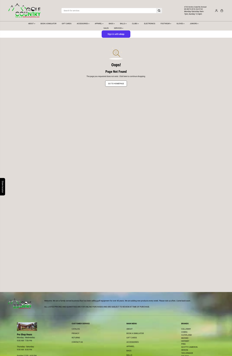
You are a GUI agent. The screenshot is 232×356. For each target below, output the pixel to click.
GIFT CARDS (66, 24)
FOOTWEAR (165, 24)
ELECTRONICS (149, 24)
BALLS (123, 24)
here (125, 76)
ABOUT (31, 24)
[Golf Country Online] (24, 10)
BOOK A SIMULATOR (48, 24)
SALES (106, 28)
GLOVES (180, 24)
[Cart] (221, 10)
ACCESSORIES (82, 24)
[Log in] (216, 10)
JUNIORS (193, 24)
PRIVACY (75, 333)
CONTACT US (77, 342)
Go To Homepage (116, 83)
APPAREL (98, 24)
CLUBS (135, 24)
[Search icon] (159, 10)
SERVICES (118, 28)
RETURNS (76, 338)
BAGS (111, 24)
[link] (34, 326)
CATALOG (76, 329)
